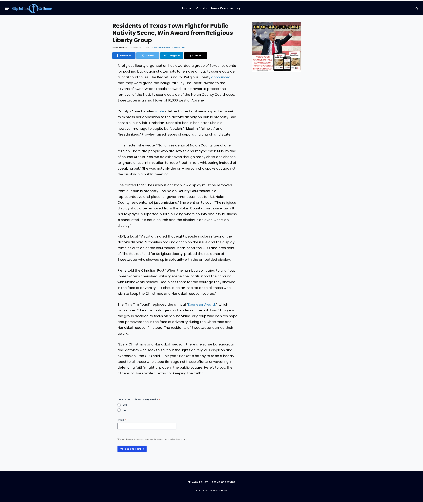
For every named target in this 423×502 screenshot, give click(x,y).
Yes (125, 404)
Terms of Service (223, 482)
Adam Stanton (119, 47)
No (124, 410)
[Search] (416, 8)
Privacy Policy (198, 482)
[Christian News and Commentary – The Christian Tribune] (32, 8)
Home (186, 8)
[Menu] (7, 8)
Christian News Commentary (218, 8)
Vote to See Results (132, 448)
